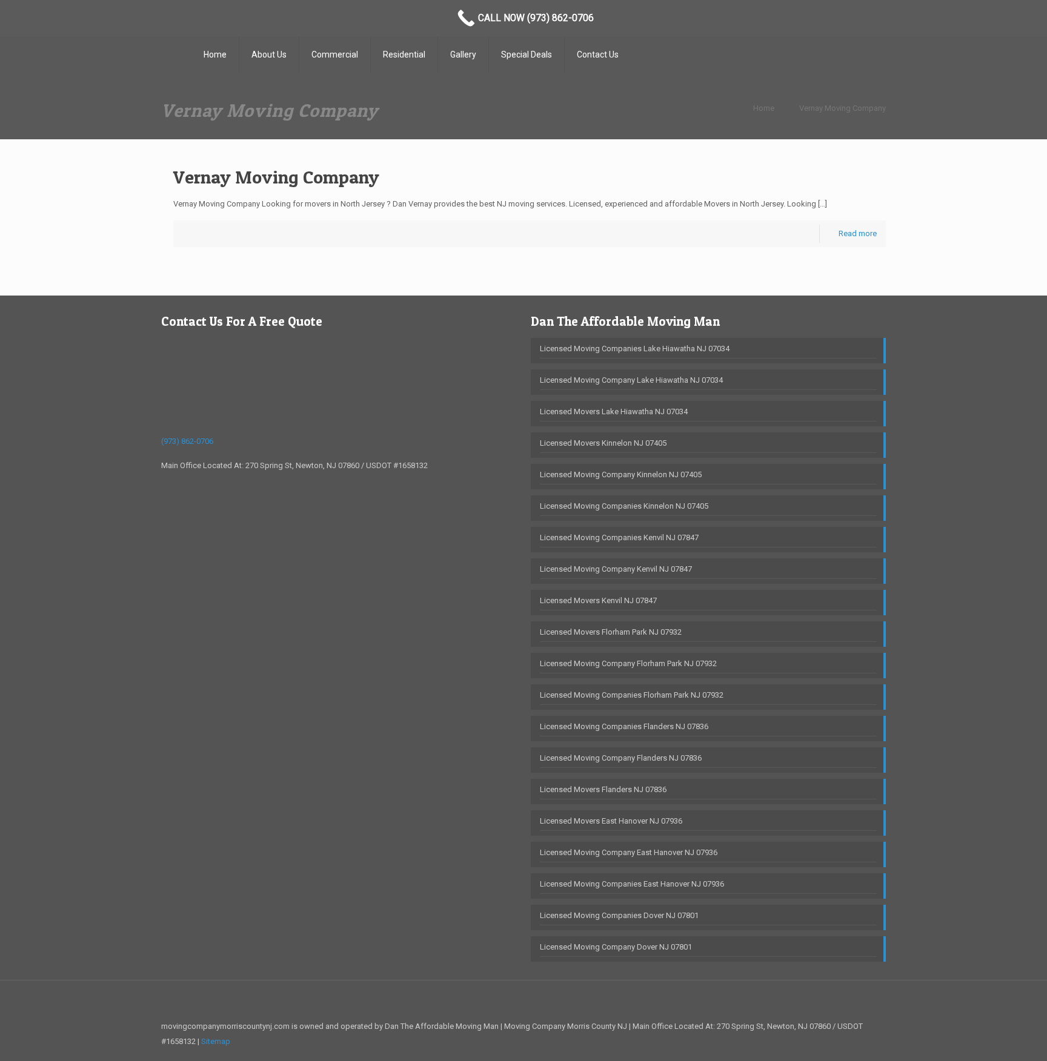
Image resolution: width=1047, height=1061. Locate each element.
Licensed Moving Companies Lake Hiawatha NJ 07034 (635, 348)
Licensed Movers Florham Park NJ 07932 (611, 631)
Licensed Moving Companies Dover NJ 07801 (619, 915)
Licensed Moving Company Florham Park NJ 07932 (628, 663)
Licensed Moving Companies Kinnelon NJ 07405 (624, 506)
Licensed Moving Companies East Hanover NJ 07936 (632, 883)
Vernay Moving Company (842, 108)
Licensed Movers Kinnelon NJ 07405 (603, 443)
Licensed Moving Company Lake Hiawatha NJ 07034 (631, 380)
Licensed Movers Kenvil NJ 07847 (598, 600)
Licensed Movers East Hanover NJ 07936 (611, 820)
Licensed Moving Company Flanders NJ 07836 (621, 757)
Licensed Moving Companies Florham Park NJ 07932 (631, 694)
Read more (858, 233)
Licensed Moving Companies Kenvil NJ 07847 (619, 537)
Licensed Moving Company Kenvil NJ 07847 (616, 568)
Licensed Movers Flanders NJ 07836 (603, 789)
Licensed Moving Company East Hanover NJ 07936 (628, 852)
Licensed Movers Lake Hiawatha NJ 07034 (614, 411)
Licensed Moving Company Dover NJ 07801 (616, 946)
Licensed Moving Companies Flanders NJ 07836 (624, 726)
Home (763, 108)
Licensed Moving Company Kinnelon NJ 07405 (621, 474)
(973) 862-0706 (187, 441)
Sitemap (215, 1041)
